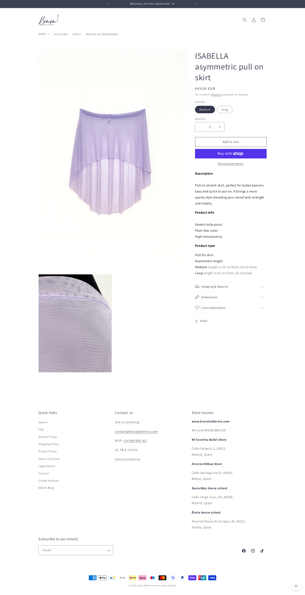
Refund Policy (47, 436)
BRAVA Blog (46, 488)
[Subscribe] (108, 550)
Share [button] (203, 321)
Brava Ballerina (145, 585)
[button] (43, 34)
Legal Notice (46, 466)
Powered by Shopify (165, 585)
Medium (205, 109)
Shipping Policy (48, 444)
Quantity (200, 118)
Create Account (48, 480)
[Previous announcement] (108, 4)
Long (224, 109)
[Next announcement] (196, 4)
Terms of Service (49, 458)
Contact (43, 473)
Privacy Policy (47, 451)
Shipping (216, 94)
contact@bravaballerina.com (136, 431)
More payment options (231, 163)
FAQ (41, 429)
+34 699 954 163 (135, 440)
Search (43, 422)
